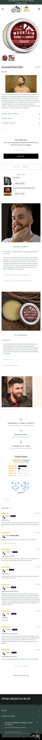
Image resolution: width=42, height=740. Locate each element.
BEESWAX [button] (6, 340)
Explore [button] (4, 710)
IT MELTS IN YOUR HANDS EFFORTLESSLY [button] (16, 275)
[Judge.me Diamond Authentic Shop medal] (15, 486)
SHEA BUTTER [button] (7, 359)
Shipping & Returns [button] (8, 716)
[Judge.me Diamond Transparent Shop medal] (25, 486)
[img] (5, 513)
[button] (13, 466)
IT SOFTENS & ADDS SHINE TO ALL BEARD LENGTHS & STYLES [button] (20, 253)
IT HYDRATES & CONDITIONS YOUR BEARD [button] (17, 281)
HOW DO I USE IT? (10, 123)
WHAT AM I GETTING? (11, 114)
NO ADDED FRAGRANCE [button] (11, 365)
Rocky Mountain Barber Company (15, 737)
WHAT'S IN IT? (8, 118)
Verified (20, 492)
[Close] (37, 721)
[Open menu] (4, 9)
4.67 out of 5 (26, 460)
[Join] (35, 731)
